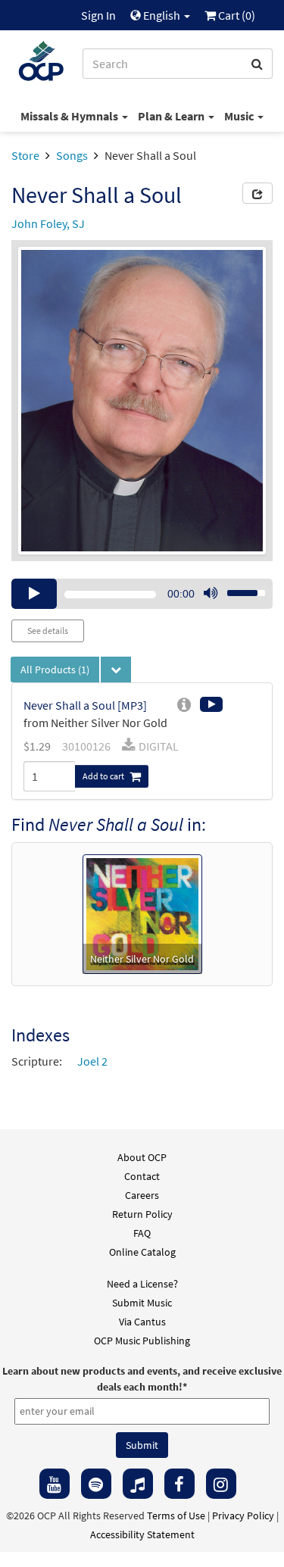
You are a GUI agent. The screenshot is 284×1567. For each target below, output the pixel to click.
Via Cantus (142, 1321)
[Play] (34, 594)
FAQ (142, 1233)
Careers (142, 1195)
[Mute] (210, 594)
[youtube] (54, 1484)
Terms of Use (176, 1515)
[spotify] (96, 1484)
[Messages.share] (257, 193)
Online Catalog (142, 1252)
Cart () (235, 15)
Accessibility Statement (142, 1534)
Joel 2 (92, 1061)
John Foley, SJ (48, 223)
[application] (142, 594)
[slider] (238, 588)
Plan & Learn (172, 115)
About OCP (142, 1157)
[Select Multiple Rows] (116, 669)
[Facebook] (179, 1484)
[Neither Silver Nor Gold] (142, 912)
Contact (142, 1176)
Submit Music (142, 1302)
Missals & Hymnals (70, 115)
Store (25, 155)
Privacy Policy (243, 1515)
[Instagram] (221, 1484)
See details (47, 630)
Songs (72, 155)
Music (240, 115)
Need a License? (142, 1284)
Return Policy (142, 1214)
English (162, 15)
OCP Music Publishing (142, 1340)
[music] (138, 1484)
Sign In (98, 15)
